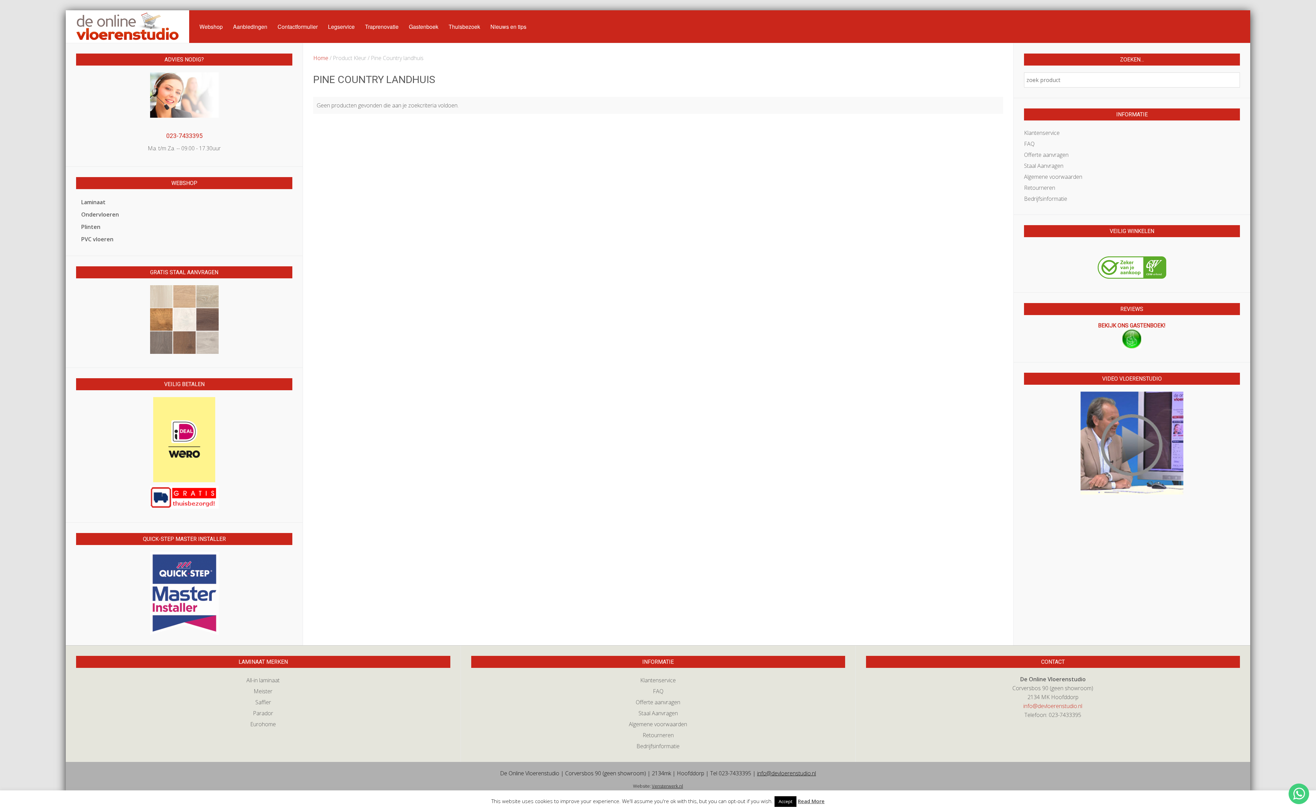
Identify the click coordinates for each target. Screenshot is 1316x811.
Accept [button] (785, 801)
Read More (811, 801)
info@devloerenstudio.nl (1052, 706)
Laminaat (93, 202)
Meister (263, 691)
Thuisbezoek (464, 27)
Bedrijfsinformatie (1045, 198)
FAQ (1029, 144)
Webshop (211, 27)
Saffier (263, 702)
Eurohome (263, 724)
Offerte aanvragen (1046, 155)
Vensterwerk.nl (667, 786)
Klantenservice (1042, 133)
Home (320, 58)
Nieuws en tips (508, 27)
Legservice (341, 27)
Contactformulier (298, 27)
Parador (263, 713)
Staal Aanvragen (1043, 166)
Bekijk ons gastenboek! (1132, 325)
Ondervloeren (100, 214)
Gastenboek (423, 27)
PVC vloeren (97, 239)
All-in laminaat (263, 680)
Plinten (90, 227)
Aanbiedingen (250, 27)
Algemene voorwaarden (1053, 177)
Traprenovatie (382, 27)
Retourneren (1039, 188)
